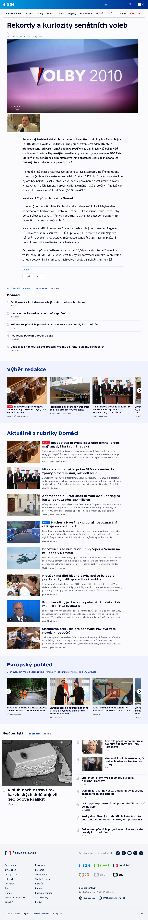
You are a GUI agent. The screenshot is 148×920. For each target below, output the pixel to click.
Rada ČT (39, 883)
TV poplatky (11, 874)
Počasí (99, 13)
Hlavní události (13, 13)
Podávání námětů (43, 892)
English (26, 913)
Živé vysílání (10, 869)
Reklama (39, 869)
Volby (40, 13)
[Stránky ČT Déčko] (84, 874)
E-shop (8, 892)
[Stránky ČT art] (99, 874)
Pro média (40, 865)
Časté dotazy (41, 897)
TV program (10, 865)
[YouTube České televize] (129, 853)
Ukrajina (29, 13)
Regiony (72, 13)
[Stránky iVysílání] (121, 865)
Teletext (9, 879)
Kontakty (40, 902)
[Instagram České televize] (118, 853)
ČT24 (9, 33)
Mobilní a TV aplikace (15, 897)
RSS (141, 913)
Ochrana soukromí (41, 913)
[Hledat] (130, 4)
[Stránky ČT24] (84, 865)
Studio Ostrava (42, 879)
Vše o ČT (9, 902)
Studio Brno (41, 874)
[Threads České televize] (141, 853)
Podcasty (9, 883)
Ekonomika (86, 13)
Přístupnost (57, 913)
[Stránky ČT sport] (101, 865)
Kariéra (38, 888)
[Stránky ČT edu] (118, 874)
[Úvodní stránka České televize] (21, 853)
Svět (61, 13)
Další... (110, 13)
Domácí (51, 13)
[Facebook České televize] (123, 853)
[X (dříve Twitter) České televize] (135, 853)
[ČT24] (9, 4)
